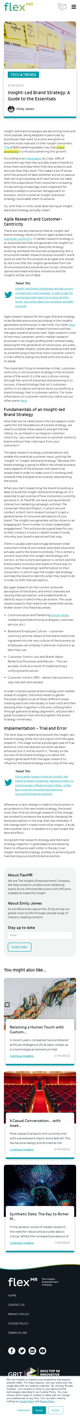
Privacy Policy (47, 1401)
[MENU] (73, 6)
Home (12, 1295)
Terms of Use (17, 1333)
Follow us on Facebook (12, 1351)
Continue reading (22, 1056)
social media (60, 615)
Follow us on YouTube (43, 1351)
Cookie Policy (27, 1401)
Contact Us (62, 7)
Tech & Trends (23, 75)
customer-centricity (18, 239)
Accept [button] (39, 1410)
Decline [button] (56, 1410)
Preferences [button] (23, 1410)
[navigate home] (18, 6)
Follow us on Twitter (22, 1351)
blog (72, 325)
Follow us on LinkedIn (32, 1351)
